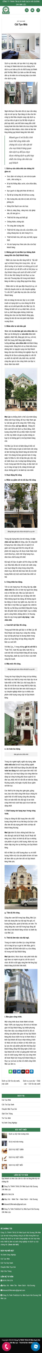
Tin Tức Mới (6, 1118)
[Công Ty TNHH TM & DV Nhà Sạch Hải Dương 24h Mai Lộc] (12, 10)
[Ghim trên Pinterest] (27, 1072)
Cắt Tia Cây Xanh (8, 1104)
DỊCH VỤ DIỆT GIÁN (16, 1149)
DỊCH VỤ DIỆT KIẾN (16, 1157)
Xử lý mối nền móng (16, 1142)
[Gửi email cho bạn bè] (23, 1072)
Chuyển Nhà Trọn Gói (9, 1109)
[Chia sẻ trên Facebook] (15, 1072)
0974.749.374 (8, 1194)
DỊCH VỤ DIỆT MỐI (16, 1165)
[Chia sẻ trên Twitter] (19, 1072)
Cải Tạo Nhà (21, 21)
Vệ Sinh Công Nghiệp (9, 1123)
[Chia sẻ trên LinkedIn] (31, 1072)
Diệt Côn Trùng (7, 1114)
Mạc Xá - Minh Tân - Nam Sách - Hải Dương (19, 1285)
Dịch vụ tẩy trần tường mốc (19, 1134)
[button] (27, 10)
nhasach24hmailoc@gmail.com (15, 1204)
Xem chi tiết (13, 1244)
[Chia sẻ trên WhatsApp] (10, 1072)
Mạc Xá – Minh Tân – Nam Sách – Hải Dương (21, 1199)
